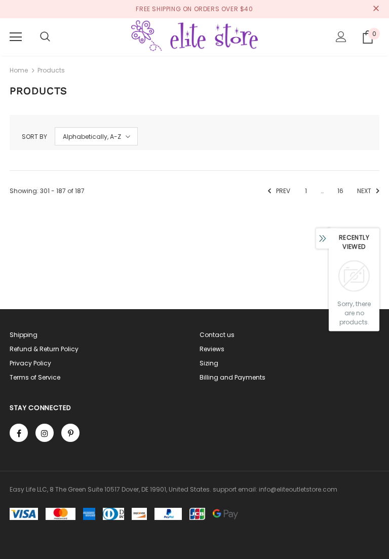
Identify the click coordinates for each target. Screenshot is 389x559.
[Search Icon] (45, 37)
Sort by (34, 136)
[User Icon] (341, 36)
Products (51, 70)
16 (340, 191)
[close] (376, 9)
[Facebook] (19, 433)
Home (19, 70)
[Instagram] (44, 433)
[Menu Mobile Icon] (16, 37)
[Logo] (194, 36)
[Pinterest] (70, 433)
